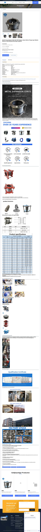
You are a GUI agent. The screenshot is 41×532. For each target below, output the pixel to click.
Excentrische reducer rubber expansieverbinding (18, 526)
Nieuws (24, 2)
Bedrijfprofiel (12, 517)
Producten (16, 2)
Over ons (20, 2)
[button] (22, 36)
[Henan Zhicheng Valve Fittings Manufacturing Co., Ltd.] (5, 2)
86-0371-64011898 (36, 0)
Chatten (35, 2)
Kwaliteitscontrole (13, 520)
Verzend (32, 509)
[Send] (39, 531)
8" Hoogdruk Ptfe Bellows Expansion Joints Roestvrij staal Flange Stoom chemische (7, 492)
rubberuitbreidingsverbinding (18, 517)
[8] (7, 483)
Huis (1, 9)
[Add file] (25, 531)
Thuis (13, 2)
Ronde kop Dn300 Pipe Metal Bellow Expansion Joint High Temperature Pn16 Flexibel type (33, 492)
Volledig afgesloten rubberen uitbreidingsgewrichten (18, 521)
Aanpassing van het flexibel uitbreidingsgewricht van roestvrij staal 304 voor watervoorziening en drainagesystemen (20, 492)
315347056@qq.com (29, 0)
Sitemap (12, 523)
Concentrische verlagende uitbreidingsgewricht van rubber (19, 523)
